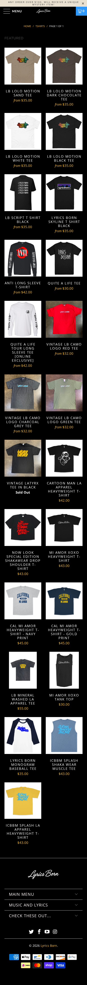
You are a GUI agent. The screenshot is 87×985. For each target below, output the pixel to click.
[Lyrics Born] (43, 11)
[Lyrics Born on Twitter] (31, 932)
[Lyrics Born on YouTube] (47, 932)
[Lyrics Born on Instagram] (55, 932)
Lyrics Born (49, 945)
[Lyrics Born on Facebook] (39, 932)
